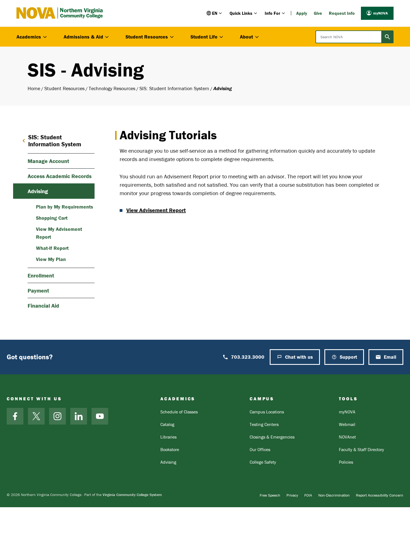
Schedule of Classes (179, 412)
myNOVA (380, 13)
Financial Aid (43, 305)
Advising (38, 191)
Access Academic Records (59, 176)
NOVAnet (347, 437)
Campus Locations (267, 412)
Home (34, 88)
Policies (346, 462)
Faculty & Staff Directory (361, 449)
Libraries (168, 437)
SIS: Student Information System (174, 88)
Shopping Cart (51, 218)
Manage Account (48, 160)
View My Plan (51, 259)
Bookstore (169, 449)
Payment (38, 290)
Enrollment (41, 275)
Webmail (347, 424)
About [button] (246, 36)
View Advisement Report (156, 210)
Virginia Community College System (132, 494)
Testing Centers (264, 424)
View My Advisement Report (59, 233)
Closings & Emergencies (272, 437)
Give (318, 13)
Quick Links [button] (241, 13)
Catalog (167, 424)
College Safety (263, 462)
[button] (215, 13)
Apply (301, 13)
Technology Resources (112, 88)
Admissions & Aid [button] (83, 36)
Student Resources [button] (147, 36)
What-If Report (52, 248)
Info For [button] (272, 13)
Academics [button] (28, 36)
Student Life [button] (204, 36)
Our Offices (260, 449)
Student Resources (64, 88)
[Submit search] (387, 36)
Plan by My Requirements (64, 206)
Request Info (342, 13)
